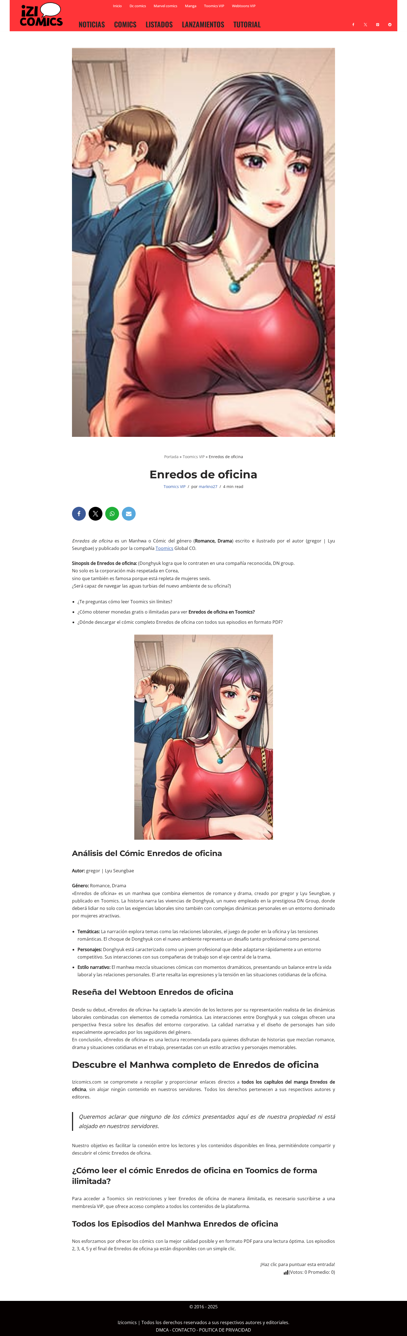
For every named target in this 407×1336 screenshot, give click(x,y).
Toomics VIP (214, 5)
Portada (171, 456)
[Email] (129, 514)
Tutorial (247, 24)
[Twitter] (95, 514)
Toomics (164, 548)
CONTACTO (183, 1330)
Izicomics (127, 1322)
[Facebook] (353, 21)
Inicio (117, 5)
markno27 (208, 486)
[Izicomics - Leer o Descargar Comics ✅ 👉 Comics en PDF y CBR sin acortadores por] (43, 14)
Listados (159, 24)
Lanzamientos (203, 24)
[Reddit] (390, 21)
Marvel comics (165, 5)
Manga (190, 5)
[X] (365, 21)
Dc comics (138, 5)
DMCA (162, 1330)
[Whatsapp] (112, 514)
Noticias (92, 24)
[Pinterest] (377, 21)
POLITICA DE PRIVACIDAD (225, 1330)
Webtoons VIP (244, 5)
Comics (125, 24)
